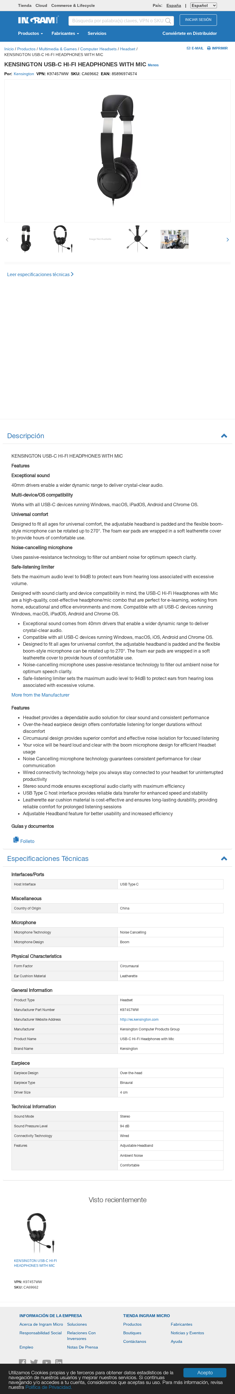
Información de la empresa (50, 1315)
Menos (153, 65)
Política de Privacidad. (49, 1387)
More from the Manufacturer (40, 694)
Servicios (97, 33)
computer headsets (98, 49)
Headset (127, 49)
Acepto (205, 1372)
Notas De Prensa (82, 1347)
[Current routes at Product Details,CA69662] (40, 1234)
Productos (29, 33)
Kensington (24, 73)
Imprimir (220, 48)
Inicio (9, 49)
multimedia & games (58, 49)
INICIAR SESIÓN (198, 20)
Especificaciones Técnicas (48, 858)
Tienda (25, 5)
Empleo (26, 1347)
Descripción (25, 436)
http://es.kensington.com (139, 1019)
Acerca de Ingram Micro (41, 1324)
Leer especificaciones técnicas (38, 274)
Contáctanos (134, 1341)
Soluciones (77, 1324)
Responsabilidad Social (40, 1333)
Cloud (41, 5)
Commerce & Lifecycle (73, 5)
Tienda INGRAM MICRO (146, 1315)
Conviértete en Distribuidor (189, 33)
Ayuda (176, 1341)
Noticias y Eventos (187, 1333)
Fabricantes (64, 33)
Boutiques (132, 1333)
